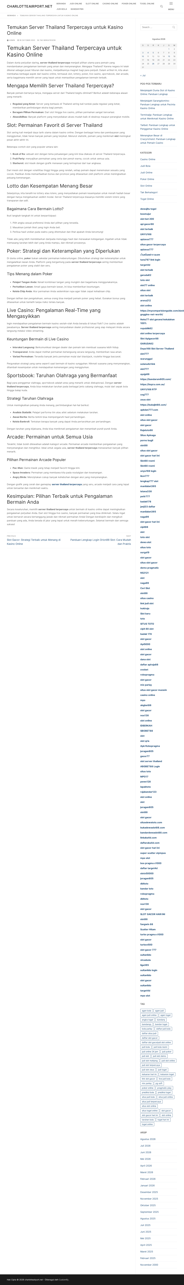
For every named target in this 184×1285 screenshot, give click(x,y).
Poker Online (147, 179)
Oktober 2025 (148, 1205)
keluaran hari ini (149, 1074)
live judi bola (164, 1078)
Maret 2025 (146, 1251)
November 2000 (149, 1264)
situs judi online (166, 1097)
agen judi (159, 1010)
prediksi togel (164, 1092)
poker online (147, 1088)
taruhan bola (148, 1119)
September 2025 (149, 1211)
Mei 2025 (145, 1238)
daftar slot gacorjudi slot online (156, 1042)
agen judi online (149, 1015)
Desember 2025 (149, 1192)
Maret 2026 (146, 1172)
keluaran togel (167, 1074)
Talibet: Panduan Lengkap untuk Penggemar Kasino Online (157, 127)
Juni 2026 (145, 1152)
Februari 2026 (148, 1178)
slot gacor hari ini (150, 1115)
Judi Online (146, 172)
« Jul (142, 75)
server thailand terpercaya (67, 484)
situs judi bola (148, 1097)
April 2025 (146, 1244)
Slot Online (146, 185)
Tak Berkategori (47, 40)
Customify (63, 1279)
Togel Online (147, 198)
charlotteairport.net (29, 6)
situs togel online (150, 1110)
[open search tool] (161, 6)
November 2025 (149, 1198)
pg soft (159, 1083)
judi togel (162, 1069)
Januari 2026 (147, 1185)
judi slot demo (159, 1056)
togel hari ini (163, 1119)
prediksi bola (148, 1092)
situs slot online (149, 1106)
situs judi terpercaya (151, 1101)
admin (12, 40)
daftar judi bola (163, 1028)
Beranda (11, 16)
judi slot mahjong (150, 1060)
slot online (166, 1115)
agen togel (165, 1015)
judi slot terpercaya (151, 1065)
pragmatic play (164, 1088)
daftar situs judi (149, 1033)
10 (143, 56)
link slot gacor (148, 1078)
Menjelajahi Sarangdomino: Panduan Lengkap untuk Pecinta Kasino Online (157, 104)
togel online (147, 1124)
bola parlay (147, 1028)
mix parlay (147, 1083)
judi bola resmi (160, 1047)
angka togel (147, 1019)
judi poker (166, 1051)
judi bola (146, 1047)
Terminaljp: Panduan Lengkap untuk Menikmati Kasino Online (157, 116)
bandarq (161, 1019)
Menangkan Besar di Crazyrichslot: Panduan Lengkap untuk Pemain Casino (158, 139)
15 (169, 56)
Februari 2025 (148, 1258)
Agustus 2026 (148, 1139)
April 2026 (146, 1165)
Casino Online (147, 159)
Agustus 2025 (148, 1218)
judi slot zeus (148, 1069)
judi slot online (168, 1060)
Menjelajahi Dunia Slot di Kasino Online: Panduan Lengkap (157, 92)
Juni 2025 (145, 1231)
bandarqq (146, 1024)
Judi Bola (145, 165)
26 (153, 64)
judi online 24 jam (150, 1051)
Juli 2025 (145, 1225)
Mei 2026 (145, 1158)
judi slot (145, 1056)
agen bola (146, 1010)
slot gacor (166, 1110)
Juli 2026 (145, 1145)
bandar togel (161, 1024)
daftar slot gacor (150, 1038)
